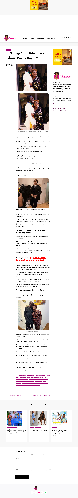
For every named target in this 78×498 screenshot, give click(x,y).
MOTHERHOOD (57, 110)
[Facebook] (32, 492)
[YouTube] (45, 492)
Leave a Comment (10, 65)
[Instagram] (39, 492)
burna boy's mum (20, 377)
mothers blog (45, 379)
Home (23, 37)
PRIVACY (64, 110)
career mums (27, 377)
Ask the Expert (40, 38)
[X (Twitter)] (35, 492)
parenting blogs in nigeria (27, 383)
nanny (44, 381)
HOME (55, 108)
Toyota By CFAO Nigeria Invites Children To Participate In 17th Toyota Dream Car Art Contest (61, 432)
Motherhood (37, 37)
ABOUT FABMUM (61, 108)
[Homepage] (39, 487)
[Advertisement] (39, 25)
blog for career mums (31, 375)
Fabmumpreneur (51, 38)
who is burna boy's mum (35, 385)
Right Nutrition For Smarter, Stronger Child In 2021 (31, 258)
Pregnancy (53, 37)
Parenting (19, 383)
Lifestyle (46, 37)
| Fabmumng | (41, 495)
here (44, 367)
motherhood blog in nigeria (35, 379)
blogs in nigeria (40, 375)
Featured (29, 37)
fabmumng (33, 377)
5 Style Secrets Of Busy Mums (38, 430)
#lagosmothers (22, 375)
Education (32, 38)
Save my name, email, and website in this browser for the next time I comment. (32, 473)
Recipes (25, 38)
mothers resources (30, 381)
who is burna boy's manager (22, 385)
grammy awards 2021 (41, 377)
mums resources (38, 381)
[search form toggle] (73, 37)
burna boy (47, 375)
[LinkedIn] (42, 492)
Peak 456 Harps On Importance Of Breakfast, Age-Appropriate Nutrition (16, 432)
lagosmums (19, 379)
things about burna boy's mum (40, 383)
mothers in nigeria (20, 381)
